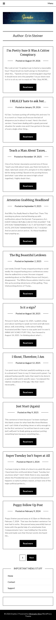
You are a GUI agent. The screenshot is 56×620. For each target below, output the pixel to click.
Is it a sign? (28, 307)
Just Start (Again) (28, 406)
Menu (50, 3)
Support (11, 588)
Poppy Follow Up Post (28, 505)
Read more (28, 87)
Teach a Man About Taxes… (28, 150)
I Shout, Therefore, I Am (28, 356)
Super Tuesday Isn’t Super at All (28, 455)
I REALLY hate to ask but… (28, 101)
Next (31, 557)
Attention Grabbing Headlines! (28, 200)
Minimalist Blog (35, 614)
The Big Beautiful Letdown (28, 255)
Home (10, 576)
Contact (11, 582)
